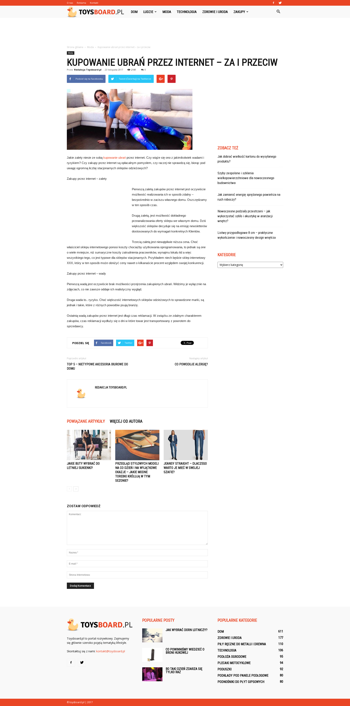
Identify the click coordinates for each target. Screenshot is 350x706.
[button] (278, 12)
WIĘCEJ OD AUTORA (126, 421)
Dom (134, 12)
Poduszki (225, 669)
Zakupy (239, 12)
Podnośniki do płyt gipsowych (241, 682)
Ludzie (148, 12)
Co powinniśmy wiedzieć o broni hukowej (185, 651)
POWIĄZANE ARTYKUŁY (86, 421)
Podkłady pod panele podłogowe (243, 675)
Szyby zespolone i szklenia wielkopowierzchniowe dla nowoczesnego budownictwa (246, 178)
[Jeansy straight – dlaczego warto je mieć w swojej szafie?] (186, 445)
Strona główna (75, 47)
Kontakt (94, 2)
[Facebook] (273, 3)
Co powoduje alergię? (191, 364)
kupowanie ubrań (114, 157)
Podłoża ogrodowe (232, 657)
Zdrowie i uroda (215, 12)
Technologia (187, 12)
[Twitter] (280, 3)
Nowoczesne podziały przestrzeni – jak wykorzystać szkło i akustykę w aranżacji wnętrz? (245, 216)
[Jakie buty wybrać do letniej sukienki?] (89, 445)
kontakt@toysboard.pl (110, 651)
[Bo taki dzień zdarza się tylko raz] (152, 674)
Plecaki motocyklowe (234, 663)
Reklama (81, 2)
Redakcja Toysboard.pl (87, 69)
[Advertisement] (175, 32)
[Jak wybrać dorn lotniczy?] (152, 635)
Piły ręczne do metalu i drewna (242, 644)
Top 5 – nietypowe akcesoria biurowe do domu (97, 366)
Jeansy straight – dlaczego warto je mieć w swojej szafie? (185, 468)
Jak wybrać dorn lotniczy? (186, 630)
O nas (70, 2)
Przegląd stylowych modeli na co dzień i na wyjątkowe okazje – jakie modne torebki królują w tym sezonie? (137, 472)
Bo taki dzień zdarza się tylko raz (184, 670)
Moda (166, 12)
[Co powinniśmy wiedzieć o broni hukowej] (152, 655)
